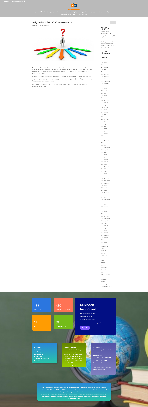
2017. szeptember (105, 228)
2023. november (105, 119)
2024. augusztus (105, 107)
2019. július (104, 202)
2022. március (104, 159)
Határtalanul (93, 12)
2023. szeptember (105, 124)
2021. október (104, 169)
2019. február (104, 209)
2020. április (104, 185)
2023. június (104, 128)
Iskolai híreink (110, 1)
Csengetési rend (52, 12)
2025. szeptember (105, 81)
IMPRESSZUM (37, 350)
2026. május (104, 62)
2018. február (104, 223)
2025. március (104, 91)
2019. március (104, 206)
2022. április (104, 157)
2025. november (105, 76)
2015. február (104, 240)
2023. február (104, 135)
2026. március (104, 67)
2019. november (105, 195)
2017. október (104, 225)
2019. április (104, 204)
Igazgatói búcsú (105, 31)
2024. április (104, 109)
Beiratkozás (109, 12)
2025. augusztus (105, 83)
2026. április (104, 64)
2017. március (104, 232)
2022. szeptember (105, 147)
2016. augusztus (105, 235)
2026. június (104, 60)
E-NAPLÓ (103, 1)
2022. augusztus (105, 150)
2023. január (104, 138)
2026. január (104, 72)
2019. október (104, 197)
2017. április (104, 230)
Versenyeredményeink (129, 1)
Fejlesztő (103, 265)
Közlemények (104, 279)
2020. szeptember (105, 180)
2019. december (105, 192)
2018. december (105, 214)
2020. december (105, 176)
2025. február (104, 93)
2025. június (104, 86)
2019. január (104, 211)
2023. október (104, 121)
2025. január (104, 95)
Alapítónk (75, 12)
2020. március (104, 187)
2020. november (105, 178)
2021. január (104, 173)
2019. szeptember (105, 199)
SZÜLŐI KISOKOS (38, 352)
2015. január (104, 242)
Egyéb (102, 260)
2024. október (104, 102)
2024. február (104, 114)
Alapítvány (103, 253)
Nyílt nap (103, 281)
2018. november (105, 216)
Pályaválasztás (66, 14)
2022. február (104, 161)
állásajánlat (143, 1)
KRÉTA (75, 14)
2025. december (105, 74)
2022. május (104, 154)
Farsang (103, 262)
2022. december (105, 140)
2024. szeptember (105, 105)
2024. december (105, 98)
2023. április (104, 131)
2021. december (105, 166)
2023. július (104, 126)
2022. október (104, 145)
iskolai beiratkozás (105, 270)
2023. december (105, 116)
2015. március (104, 237)
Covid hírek (103, 258)
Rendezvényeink (118, 1)
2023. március (104, 133)
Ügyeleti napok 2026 (106, 33)
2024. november (105, 100)
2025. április (104, 88)
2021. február (104, 171)
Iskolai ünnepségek (105, 274)
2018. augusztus (105, 221)
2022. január (104, 164)
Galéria (101, 12)
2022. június (104, 152)
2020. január (104, 190)
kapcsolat (103, 277)
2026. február (104, 69)
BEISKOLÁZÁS (38, 356)
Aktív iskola (83, 14)
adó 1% (137, 1)
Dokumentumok (65, 12)
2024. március (104, 112)
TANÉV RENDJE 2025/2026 (41, 358)
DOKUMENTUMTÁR (39, 354)
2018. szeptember (105, 218)
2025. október (104, 79)
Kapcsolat (84, 12)
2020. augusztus (105, 183)
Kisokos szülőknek (39, 12)
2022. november (105, 143)
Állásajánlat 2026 (105, 48)
